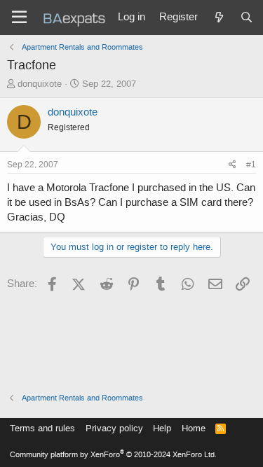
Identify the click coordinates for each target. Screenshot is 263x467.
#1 (251, 164)
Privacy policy (114, 428)
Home (193, 428)
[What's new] (218, 17)
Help (162, 428)
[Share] (232, 165)
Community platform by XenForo (113, 454)
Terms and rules (42, 428)
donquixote (40, 84)
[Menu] (19, 17)
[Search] (246, 17)
